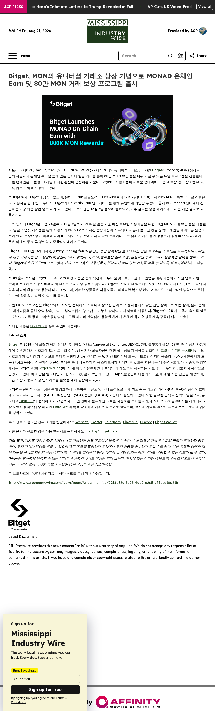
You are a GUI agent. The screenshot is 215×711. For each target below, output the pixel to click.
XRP (188, 350)
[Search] (170, 56)
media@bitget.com (101, 431)
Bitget (157, 170)
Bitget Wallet (49, 368)
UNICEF (26, 401)
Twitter (96, 422)
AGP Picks (13, 7)
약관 (87, 464)
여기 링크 (37, 326)
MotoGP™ (61, 407)
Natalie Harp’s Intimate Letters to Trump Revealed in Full (77, 6)
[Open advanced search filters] (180, 56)
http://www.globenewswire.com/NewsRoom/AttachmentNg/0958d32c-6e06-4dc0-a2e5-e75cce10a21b (93, 482)
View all (204, 6)
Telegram (113, 422)
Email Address (24, 670)
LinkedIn (130, 422)
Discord (146, 422)
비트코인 (164, 350)
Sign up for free (45, 689)
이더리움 (178, 350)
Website (82, 422)
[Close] (82, 620)
